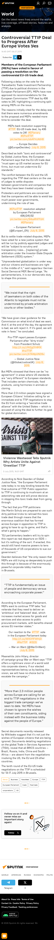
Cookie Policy (19, 903)
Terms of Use (27, 899)
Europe (35, 779)
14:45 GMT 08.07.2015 (11, 51)
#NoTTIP (22, 642)
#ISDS (33, 642)
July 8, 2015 (39, 147)
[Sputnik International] (8, 4)
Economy (39, 875)
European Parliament (11, 785)
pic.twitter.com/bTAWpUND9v (27, 354)
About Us (5, 899)
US (17, 790)
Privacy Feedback (9, 907)
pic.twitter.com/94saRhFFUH (27, 219)
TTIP (43, 779)
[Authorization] (38, 3)
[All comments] (4, 936)
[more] (49, 471)
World (5, 779)
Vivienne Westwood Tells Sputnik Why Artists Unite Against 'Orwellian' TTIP (27, 461)
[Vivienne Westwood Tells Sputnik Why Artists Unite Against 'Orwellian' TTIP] (27, 436)
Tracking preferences (28, 907)
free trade (33, 785)
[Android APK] (10, 915)
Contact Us (6, 903)
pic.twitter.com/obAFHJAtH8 (27, 139)
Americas (16, 875)
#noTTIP (27, 350)
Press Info (15, 899)
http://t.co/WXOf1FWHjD (27, 638)
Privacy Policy (32, 903)
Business (14, 779)
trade (24, 785)
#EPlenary (34, 132)
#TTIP (12, 129)
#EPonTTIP (27, 136)
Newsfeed (25, 779)
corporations (8, 790)
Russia (27, 875)
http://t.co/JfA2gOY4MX (27, 347)
